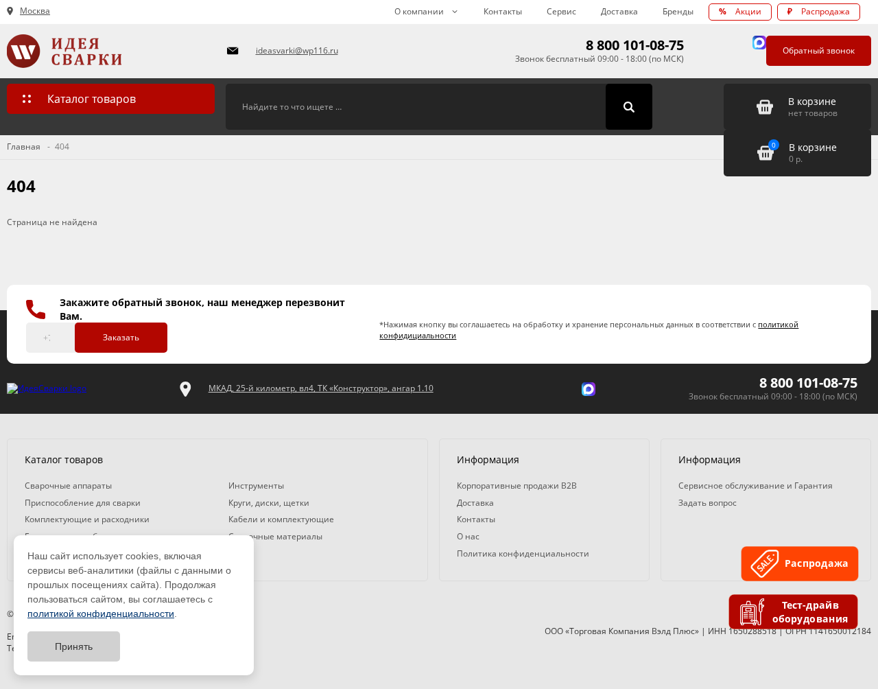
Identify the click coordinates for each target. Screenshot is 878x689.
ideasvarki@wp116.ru (297, 50)
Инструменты (256, 485)
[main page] (109, 51)
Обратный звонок (819, 50)
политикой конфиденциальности (100, 613)
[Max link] (759, 42)
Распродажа (818, 11)
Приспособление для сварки (83, 503)
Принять (74, 646)
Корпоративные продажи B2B (517, 485)
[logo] (46, 389)
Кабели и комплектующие (281, 519)
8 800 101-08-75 (635, 45)
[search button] (629, 107)
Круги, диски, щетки (268, 503)
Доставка (619, 11)
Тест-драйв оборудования (810, 612)
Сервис (561, 11)
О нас (468, 536)
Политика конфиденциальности (523, 553)
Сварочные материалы (275, 536)
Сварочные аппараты (68, 485)
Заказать (121, 337)
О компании (419, 11)
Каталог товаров (91, 98)
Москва (35, 10)
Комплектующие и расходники (87, 519)
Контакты (503, 11)
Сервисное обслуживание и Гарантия (755, 485)
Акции (740, 11)
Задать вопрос (707, 503)
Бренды (678, 11)
